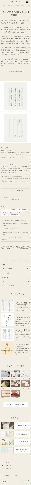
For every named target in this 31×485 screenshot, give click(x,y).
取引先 (4, 212)
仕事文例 (13, 209)
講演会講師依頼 (14, 214)
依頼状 (11, 212)
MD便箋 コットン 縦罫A (6, 150)
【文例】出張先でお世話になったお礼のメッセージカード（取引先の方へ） (15, 233)
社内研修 (5, 214)
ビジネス (5, 209)
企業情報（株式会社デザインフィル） (9, 475)
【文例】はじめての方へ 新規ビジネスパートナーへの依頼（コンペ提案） (15, 224)
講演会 (18, 212)
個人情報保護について (6, 468)
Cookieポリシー (5, 472)
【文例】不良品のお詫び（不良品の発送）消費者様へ (12, 228)
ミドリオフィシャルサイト (8, 285)
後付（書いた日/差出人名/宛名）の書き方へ (15, 71)
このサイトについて (6, 462)
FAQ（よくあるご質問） (6, 465)
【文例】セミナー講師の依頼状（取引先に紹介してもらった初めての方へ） (15, 238)
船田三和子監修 (22, 209)
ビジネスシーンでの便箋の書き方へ (16, 190)
